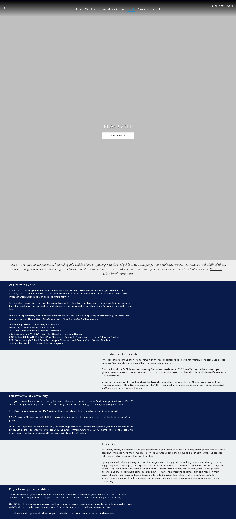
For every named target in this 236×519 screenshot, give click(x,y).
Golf (131, 8)
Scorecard (216, 269)
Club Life (156, 8)
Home (78, 8)
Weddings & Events (114, 8)
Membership (92, 8)
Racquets (142, 8)
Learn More (118, 135)
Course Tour (124, 274)
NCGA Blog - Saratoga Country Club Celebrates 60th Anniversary (64, 319)
